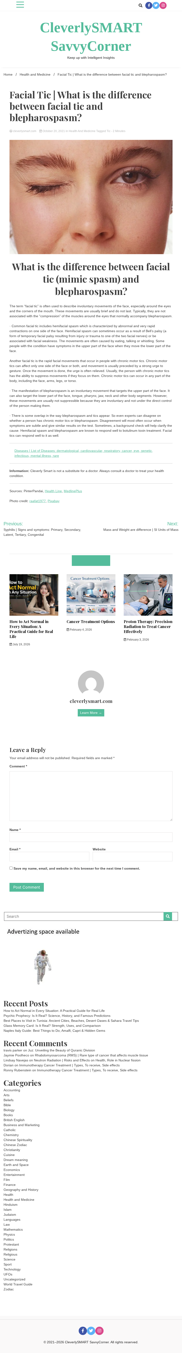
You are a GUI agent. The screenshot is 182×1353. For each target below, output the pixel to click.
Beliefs (9, 1100)
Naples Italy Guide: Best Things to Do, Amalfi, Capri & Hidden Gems (54, 1030)
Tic (108, 131)
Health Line (53, 491)
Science (9, 1259)
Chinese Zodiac (15, 1145)
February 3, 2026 (137, 639)
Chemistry (11, 1135)
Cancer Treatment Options (91, 621)
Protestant (11, 1244)
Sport (8, 1264)
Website (99, 849)
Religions (10, 1249)
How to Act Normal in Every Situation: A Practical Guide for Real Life (31, 629)
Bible (7, 1105)
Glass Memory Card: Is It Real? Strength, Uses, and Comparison (52, 1025)
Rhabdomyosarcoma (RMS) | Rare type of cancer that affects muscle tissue (91, 1055)
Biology (9, 1110)
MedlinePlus (73, 491)
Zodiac (9, 1289)
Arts (6, 1095)
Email (14, 849)
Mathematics (13, 1229)
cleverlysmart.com (24, 131)
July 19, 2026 (21, 644)
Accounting (12, 1090)
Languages (12, 1219)
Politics (9, 1239)
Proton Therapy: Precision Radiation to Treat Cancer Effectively (148, 626)
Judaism (10, 1214)
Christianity (12, 1150)
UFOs (8, 1274)
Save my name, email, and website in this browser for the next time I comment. (77, 868)
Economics (12, 1170)
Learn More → (91, 713)
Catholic (10, 1130)
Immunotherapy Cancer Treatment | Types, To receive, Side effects (69, 1065)
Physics (9, 1234)
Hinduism (11, 1204)
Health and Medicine (82, 131)
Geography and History (21, 1190)
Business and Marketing (22, 1125)
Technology (12, 1269)
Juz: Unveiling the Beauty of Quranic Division (61, 1050)
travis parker (13, 1050)
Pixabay (53, 501)
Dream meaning (16, 1160)
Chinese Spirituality (18, 1140)
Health (8, 1195)
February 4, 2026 (80, 629)
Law (7, 1224)
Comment (18, 766)
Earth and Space (16, 1165)
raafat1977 (37, 501)
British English (14, 1120)
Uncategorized (14, 1279)
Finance (10, 1185)
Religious (10, 1254)
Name (15, 830)
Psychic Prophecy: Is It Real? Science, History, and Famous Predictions (57, 1016)
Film (7, 1180)
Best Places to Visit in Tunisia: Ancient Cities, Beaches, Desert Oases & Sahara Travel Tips (71, 1021)
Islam (8, 1209)
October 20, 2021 (54, 131)
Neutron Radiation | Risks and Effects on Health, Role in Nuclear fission (87, 1060)
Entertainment (14, 1175)
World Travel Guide (18, 1284)
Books (8, 1115)
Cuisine (9, 1155)
